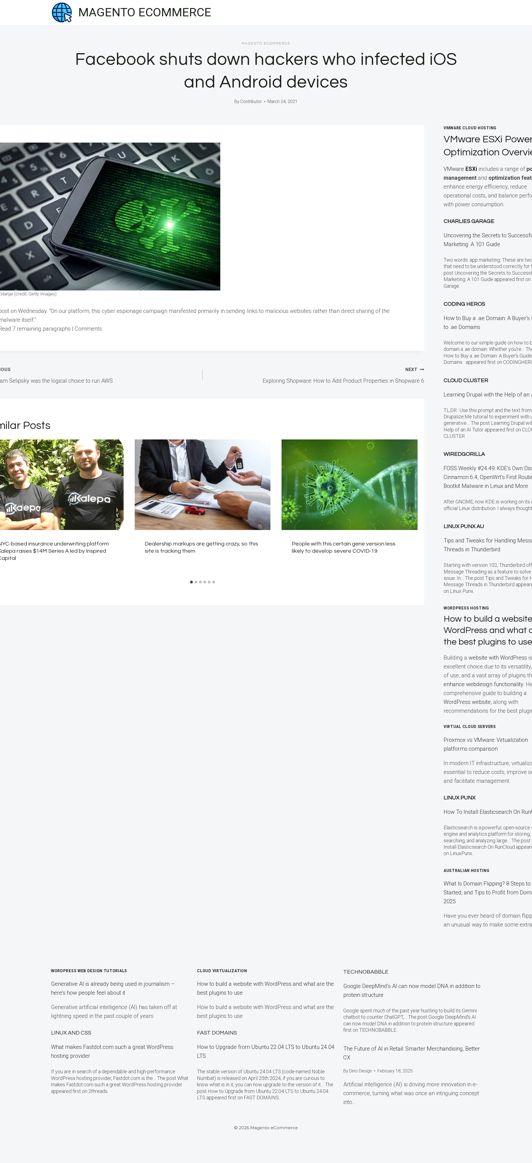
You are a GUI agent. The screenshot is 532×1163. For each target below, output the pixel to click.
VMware (460, 169)
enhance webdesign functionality (483, 684)
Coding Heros (464, 304)
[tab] (191, 582)
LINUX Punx (459, 798)
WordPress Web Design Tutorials (89, 971)
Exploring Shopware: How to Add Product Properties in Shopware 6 (343, 375)
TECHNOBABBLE (365, 972)
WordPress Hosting (466, 608)
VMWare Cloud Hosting (470, 128)
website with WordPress (498, 657)
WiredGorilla (464, 454)
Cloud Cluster (466, 380)
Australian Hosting (467, 870)
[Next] (410, 508)
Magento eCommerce (266, 43)
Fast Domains (217, 1033)
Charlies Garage (469, 221)
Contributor (251, 101)
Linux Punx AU (464, 526)
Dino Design (360, 1071)
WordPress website (467, 702)
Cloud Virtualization (222, 971)
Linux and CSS (71, 1033)
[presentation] (203, 484)
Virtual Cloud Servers (470, 726)
